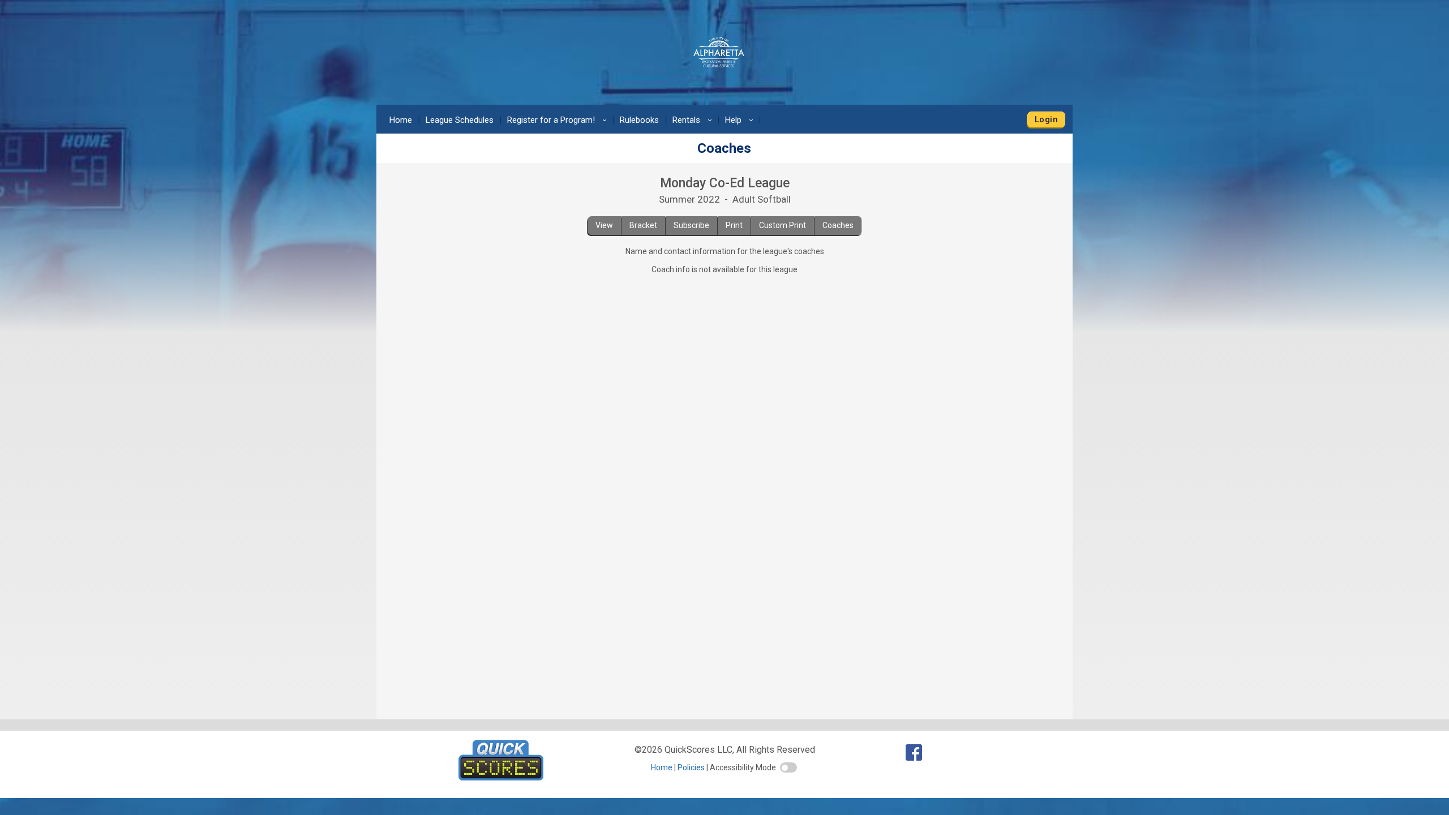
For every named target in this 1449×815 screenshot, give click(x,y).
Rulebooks (639, 120)
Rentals (693, 120)
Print (734, 225)
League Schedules (460, 120)
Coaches (838, 225)
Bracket (643, 225)
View (604, 225)
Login (1046, 119)
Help (741, 120)
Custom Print (782, 225)
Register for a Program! (558, 120)
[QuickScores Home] (500, 777)
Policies (691, 767)
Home (400, 120)
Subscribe (691, 225)
